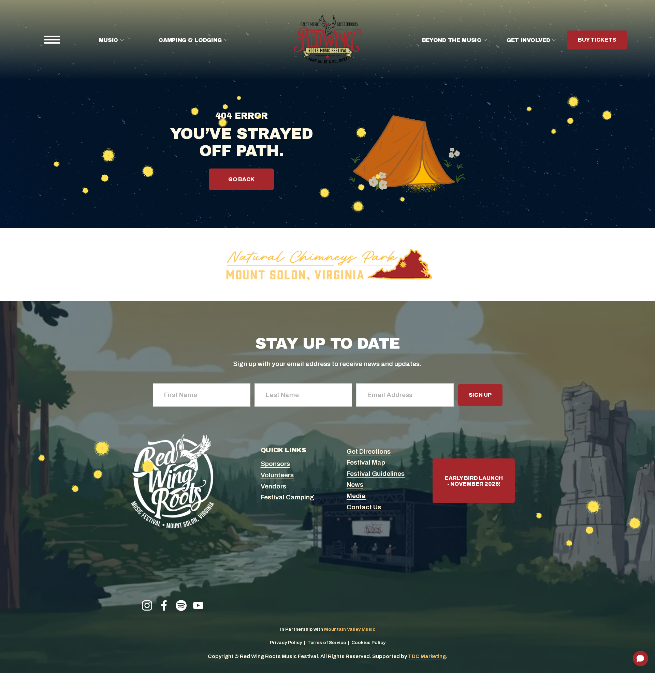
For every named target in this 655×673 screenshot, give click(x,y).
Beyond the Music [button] (451, 40)
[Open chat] (640, 658)
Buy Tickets (597, 40)
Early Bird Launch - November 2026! (474, 481)
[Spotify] (181, 605)
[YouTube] (198, 605)
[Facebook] (164, 605)
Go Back (241, 179)
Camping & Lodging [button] (190, 40)
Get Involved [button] (528, 40)
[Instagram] (147, 605)
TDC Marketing (427, 656)
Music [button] (108, 40)
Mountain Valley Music (349, 629)
